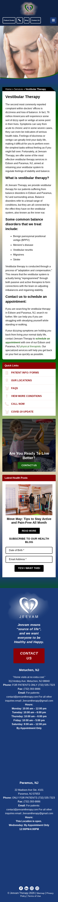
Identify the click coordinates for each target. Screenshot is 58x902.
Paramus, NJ (29, 782)
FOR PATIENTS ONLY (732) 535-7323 (33, 685)
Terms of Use (34, 896)
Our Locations (21, 380)
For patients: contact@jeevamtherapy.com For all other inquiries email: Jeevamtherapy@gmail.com (29, 696)
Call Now (18, 404)
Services (18, 89)
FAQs (14, 388)
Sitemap (41, 893)
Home (8, 89)
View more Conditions (26, 396)
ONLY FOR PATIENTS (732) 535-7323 (33, 797)
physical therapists (30, 346)
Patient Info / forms (25, 372)
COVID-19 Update (22, 411)
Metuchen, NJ (29, 670)
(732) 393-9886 (32, 689)
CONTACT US (29, 655)
